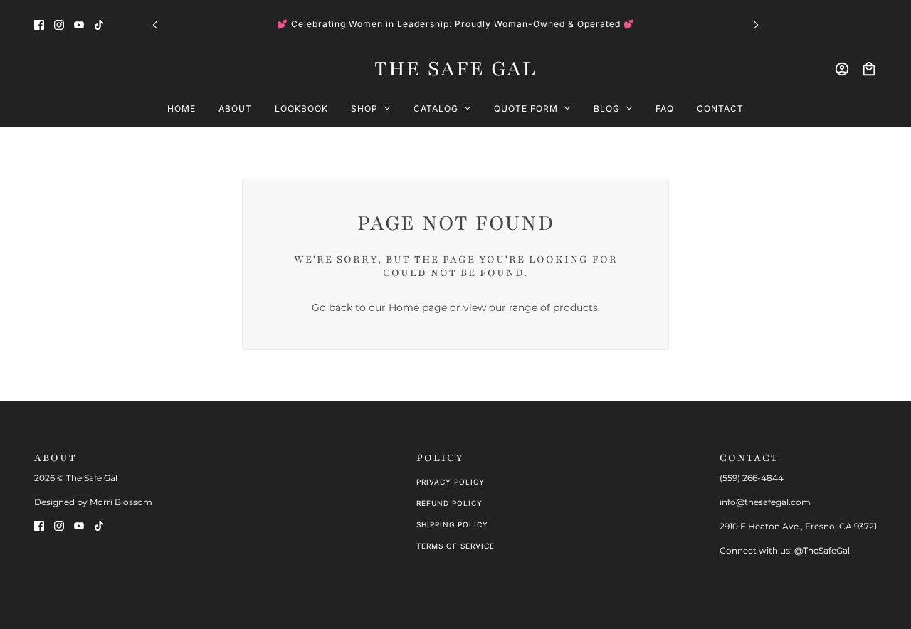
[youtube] (79, 24)
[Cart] (869, 69)
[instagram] (59, 24)
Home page (418, 307)
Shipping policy (452, 524)
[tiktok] (99, 24)
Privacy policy (450, 481)
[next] (756, 24)
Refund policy (449, 503)
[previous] (155, 24)
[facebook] (39, 24)
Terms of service (455, 545)
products (575, 307)
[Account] (842, 69)
